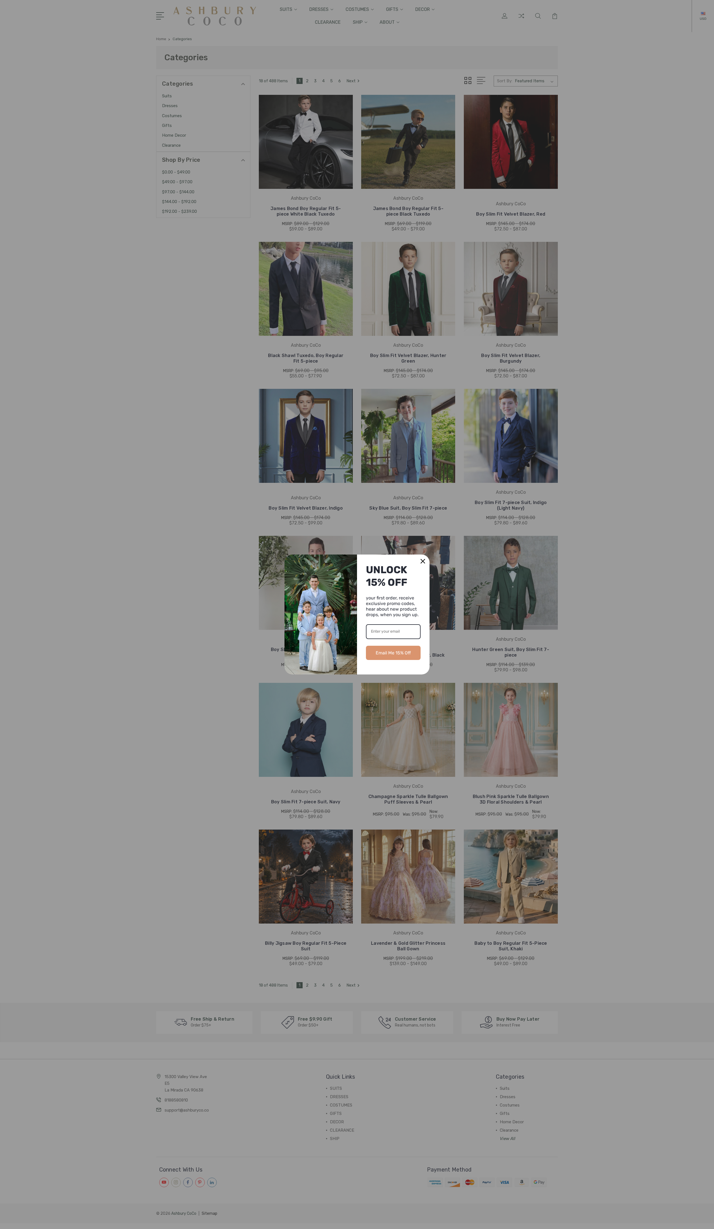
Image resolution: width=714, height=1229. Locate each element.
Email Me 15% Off (393, 653)
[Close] (423, 561)
